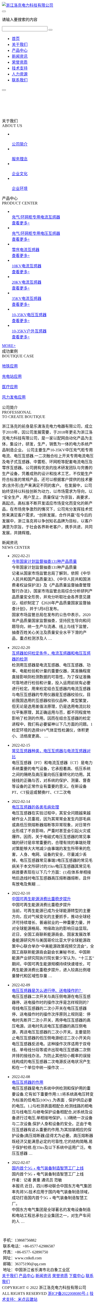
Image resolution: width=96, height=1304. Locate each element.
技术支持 (20, 68)
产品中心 (20, 50)
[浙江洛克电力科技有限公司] (27, 5)
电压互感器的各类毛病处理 (35, 807)
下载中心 (77, 1276)
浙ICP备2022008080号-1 (68, 1293)
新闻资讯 (20, 56)
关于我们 (20, 44)
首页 (16, 39)
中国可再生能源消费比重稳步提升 (41, 899)
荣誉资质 (20, 62)
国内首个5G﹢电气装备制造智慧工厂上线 (48, 1168)
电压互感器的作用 (27, 1082)
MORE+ (9, 346)
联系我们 (20, 80)
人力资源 (20, 74)
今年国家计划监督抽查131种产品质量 (44, 561)
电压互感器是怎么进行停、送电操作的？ (47, 991)
